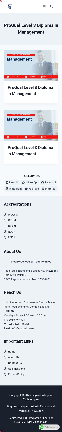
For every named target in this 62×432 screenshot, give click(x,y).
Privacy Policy (16, 374)
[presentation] (31, 65)
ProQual (13, 214)
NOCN (11, 231)
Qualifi (12, 226)
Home (11, 351)
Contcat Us (15, 363)
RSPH (11, 237)
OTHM (12, 220)
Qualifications (16, 368)
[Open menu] (44, 6)
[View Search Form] (51, 6)
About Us (13, 357)
